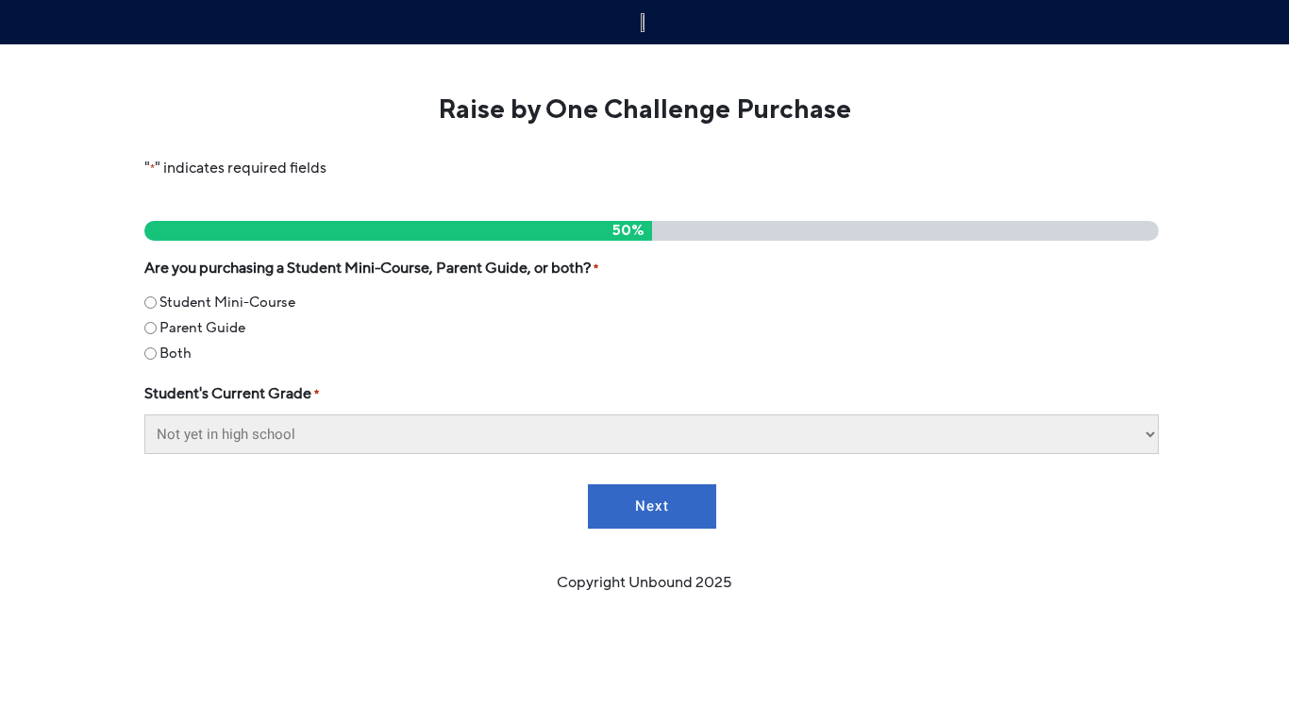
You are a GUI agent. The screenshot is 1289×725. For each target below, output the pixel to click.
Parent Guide (202, 327)
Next (652, 506)
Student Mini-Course (227, 302)
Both (175, 353)
